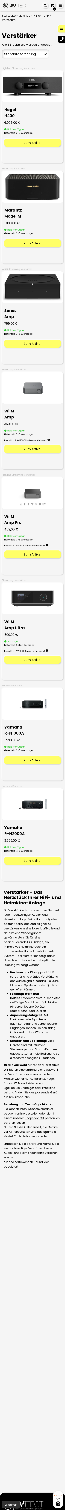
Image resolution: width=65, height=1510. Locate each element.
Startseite (9, 16)
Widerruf (11, 1505)
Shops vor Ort (34, 1118)
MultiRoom (25, 16)
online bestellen (27, 1113)
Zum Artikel (32, 143)
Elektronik (42, 16)
